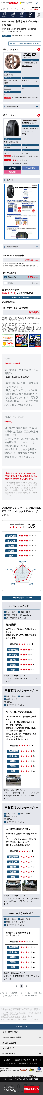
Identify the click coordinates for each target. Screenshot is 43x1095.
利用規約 (17, 1060)
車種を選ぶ (38, 993)
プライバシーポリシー (31, 1060)
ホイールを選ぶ (26, 993)
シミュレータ (25, 9)
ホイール (9, 9)
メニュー (16, 9)
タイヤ (3, 9)
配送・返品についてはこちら (18, 377)
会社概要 (7, 1060)
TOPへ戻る (23, 1026)
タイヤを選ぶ (7, 996)
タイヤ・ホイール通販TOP (8, 993)
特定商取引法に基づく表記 (28, 1063)
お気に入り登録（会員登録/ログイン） (26, 43)
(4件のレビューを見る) (20, 163)
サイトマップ (10, 1063)
